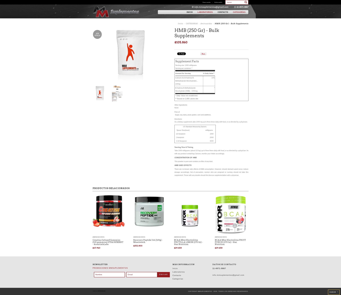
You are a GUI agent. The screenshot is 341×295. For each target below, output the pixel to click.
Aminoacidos (206, 24)
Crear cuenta (206, 2)
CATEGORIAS (192, 24)
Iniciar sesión (218, 2)
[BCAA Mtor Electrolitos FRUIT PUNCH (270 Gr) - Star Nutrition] (231, 214)
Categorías (239, 12)
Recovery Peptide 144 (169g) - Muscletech (148, 241)
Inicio (190, 12)
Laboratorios (205, 12)
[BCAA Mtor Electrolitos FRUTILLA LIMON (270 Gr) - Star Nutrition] (190, 214)
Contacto (223, 12)
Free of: (177, 112)
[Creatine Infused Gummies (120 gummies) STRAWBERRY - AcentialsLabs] (109, 211)
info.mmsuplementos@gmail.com (211, 7)
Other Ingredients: (180, 105)
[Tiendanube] (99, 291)
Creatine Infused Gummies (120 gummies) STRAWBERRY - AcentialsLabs (108, 242)
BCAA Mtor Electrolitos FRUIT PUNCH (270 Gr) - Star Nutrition (230, 242)
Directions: (178, 119)
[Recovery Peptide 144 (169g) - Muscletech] (149, 211)
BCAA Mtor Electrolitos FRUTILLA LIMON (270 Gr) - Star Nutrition (188, 242)
